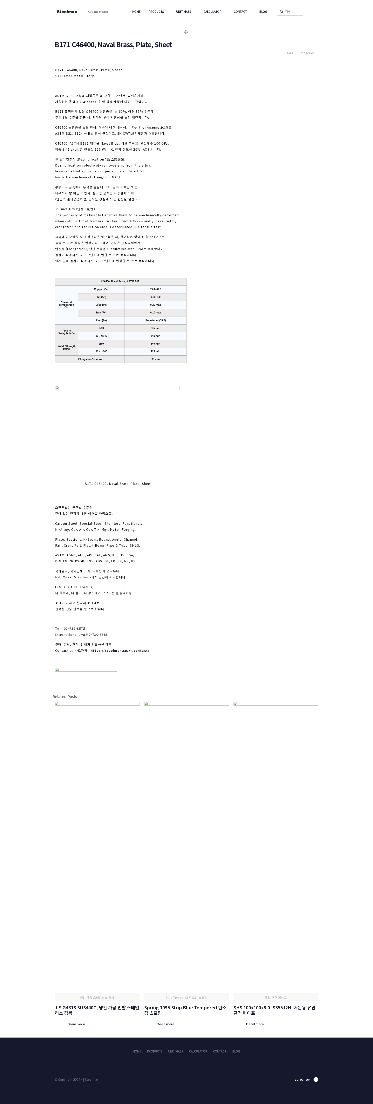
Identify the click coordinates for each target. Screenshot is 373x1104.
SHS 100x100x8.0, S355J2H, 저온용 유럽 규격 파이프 (274, 1010)
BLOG (236, 1051)
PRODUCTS (154, 1051)
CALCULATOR (198, 1051)
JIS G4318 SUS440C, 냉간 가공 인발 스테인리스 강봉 (97, 1010)
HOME (137, 1051)
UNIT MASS (175, 1051)
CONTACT (220, 1051)
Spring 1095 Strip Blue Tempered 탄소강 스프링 (185, 1010)
